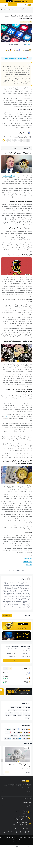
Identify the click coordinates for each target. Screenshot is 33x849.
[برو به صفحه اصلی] (28, 4)
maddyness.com (27, 561)
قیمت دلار (19, 715)
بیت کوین (16, 712)
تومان (5, 669)
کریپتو (4, 176)
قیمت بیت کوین (26, 707)
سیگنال (5, 416)
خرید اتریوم (15, 729)
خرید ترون (7, 732)
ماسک (8, 176)
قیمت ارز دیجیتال (17, 710)
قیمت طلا (14, 715)
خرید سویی (6, 738)
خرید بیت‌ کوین (26, 712)
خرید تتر (12, 707)
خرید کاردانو (13, 735)
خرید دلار (28, 718)
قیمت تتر (10, 710)
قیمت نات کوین (9, 712)
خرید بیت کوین (25, 729)
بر (6, 176)
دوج (12, 250)
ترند (30, 21)
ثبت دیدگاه (5, 615)
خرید (14, 250)
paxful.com (29, 565)
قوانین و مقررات (16, 842)
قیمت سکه (8, 715)
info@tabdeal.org (22, 823)
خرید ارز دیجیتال (26, 710)
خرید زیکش (25, 738)
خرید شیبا (26, 732)
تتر (10, 669)
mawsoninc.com (27, 558)
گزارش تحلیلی (24, 21)
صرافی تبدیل (18, 707)
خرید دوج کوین (17, 732)
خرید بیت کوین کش (24, 735)
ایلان (11, 176)
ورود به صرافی (12, 4)
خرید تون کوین (27, 715)
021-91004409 (22, 817)
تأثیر (14, 176)
